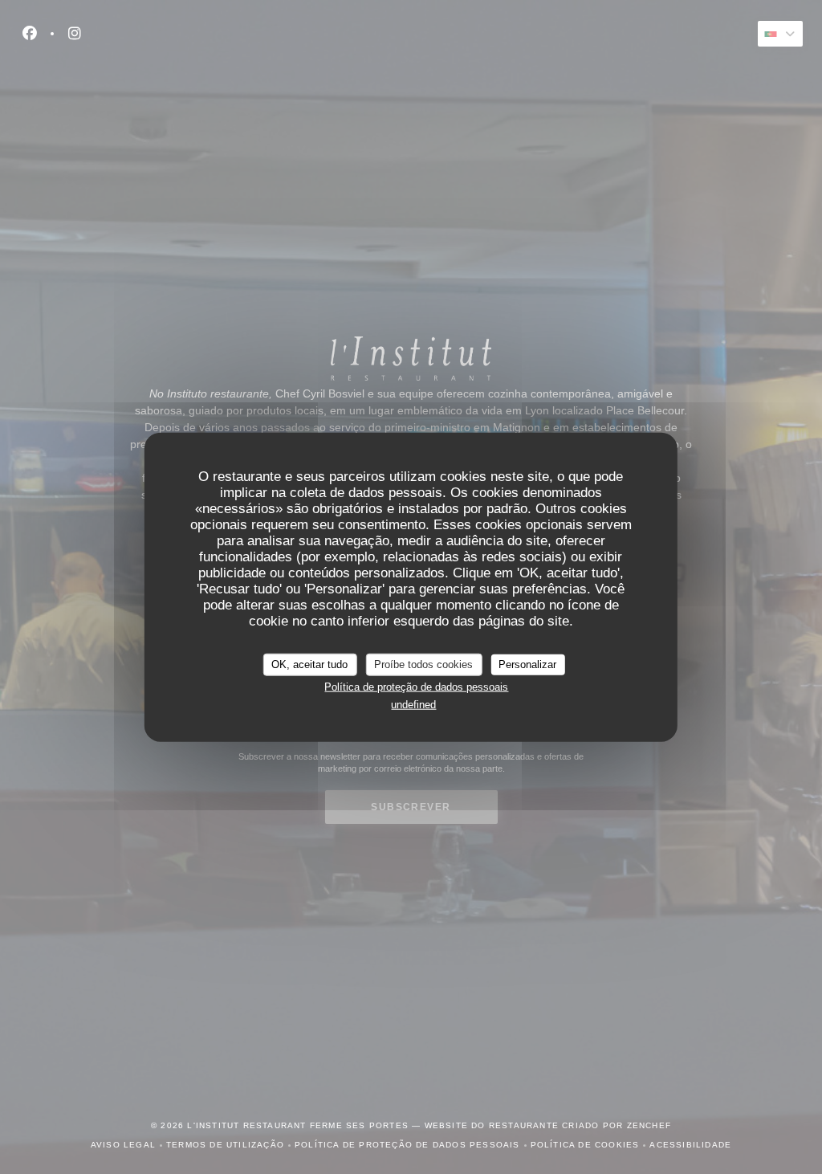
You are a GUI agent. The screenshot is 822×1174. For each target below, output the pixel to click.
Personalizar (527, 664)
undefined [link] (413, 705)
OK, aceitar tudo (309, 664)
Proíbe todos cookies (423, 664)
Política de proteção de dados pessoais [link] (416, 686)
